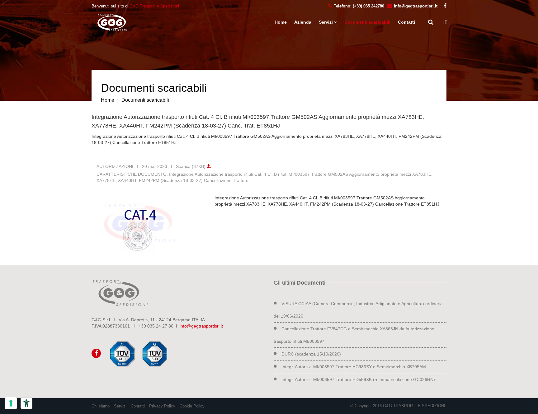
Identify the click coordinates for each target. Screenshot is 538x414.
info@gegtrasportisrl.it (201, 325)
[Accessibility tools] (26, 403)
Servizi (120, 406)
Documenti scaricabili (367, 22)
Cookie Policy (192, 406)
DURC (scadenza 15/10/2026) (311, 353)
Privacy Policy (162, 406)
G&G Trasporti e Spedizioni (154, 6)
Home (281, 22)
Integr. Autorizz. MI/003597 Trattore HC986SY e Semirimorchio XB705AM (353, 366)
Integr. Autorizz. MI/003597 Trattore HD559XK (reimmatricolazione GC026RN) (358, 379)
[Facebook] (443, 6)
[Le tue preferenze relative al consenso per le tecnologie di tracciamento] (11, 403)
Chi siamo (101, 406)
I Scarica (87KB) (187, 166)
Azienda (302, 22)
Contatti (406, 22)
